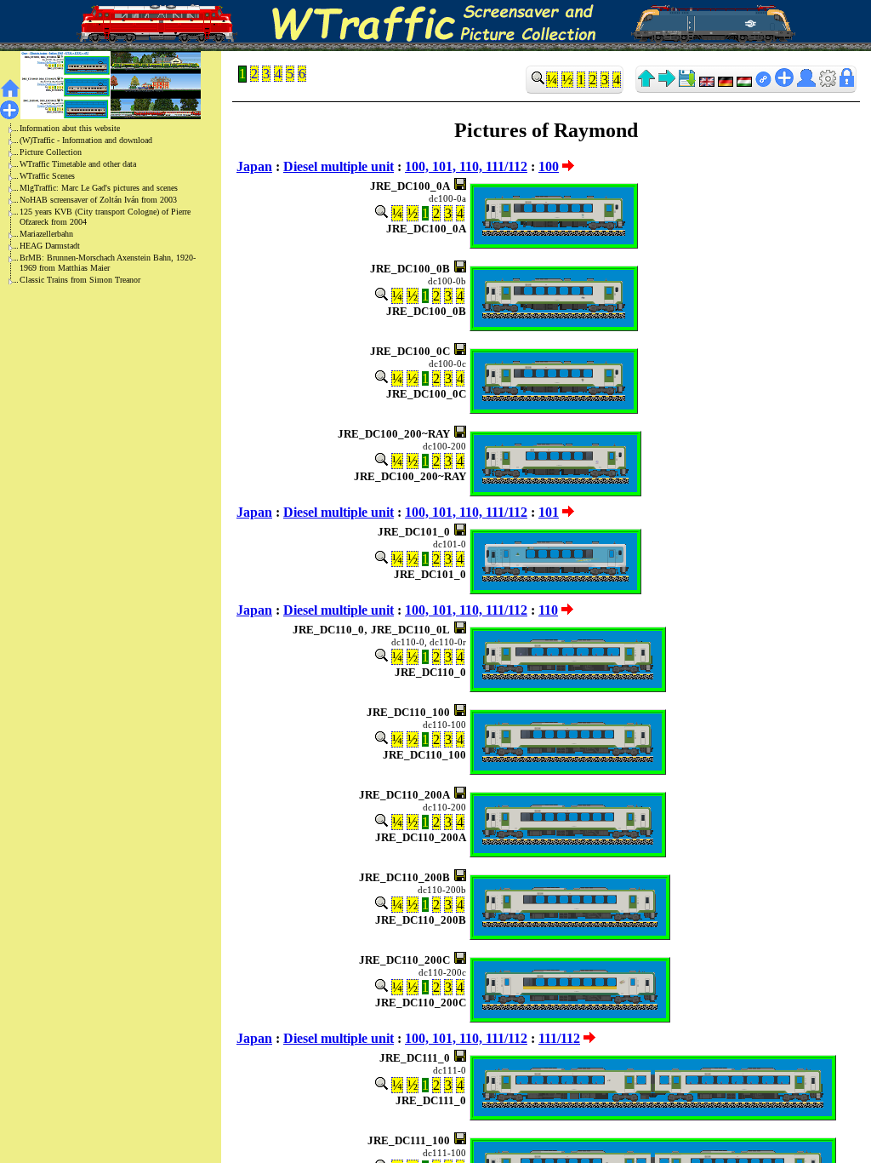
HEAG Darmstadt (50, 245)
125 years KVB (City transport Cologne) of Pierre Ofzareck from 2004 (105, 216)
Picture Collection (51, 152)
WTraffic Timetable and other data (78, 164)
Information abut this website (70, 128)
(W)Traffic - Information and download (86, 140)
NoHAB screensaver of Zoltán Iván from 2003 (98, 199)
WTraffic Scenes (47, 175)
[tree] (97, 204)
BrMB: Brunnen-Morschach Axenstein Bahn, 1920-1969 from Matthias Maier (108, 262)
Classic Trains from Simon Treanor (80, 279)
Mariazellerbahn (46, 233)
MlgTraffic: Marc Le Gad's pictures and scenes (99, 187)
